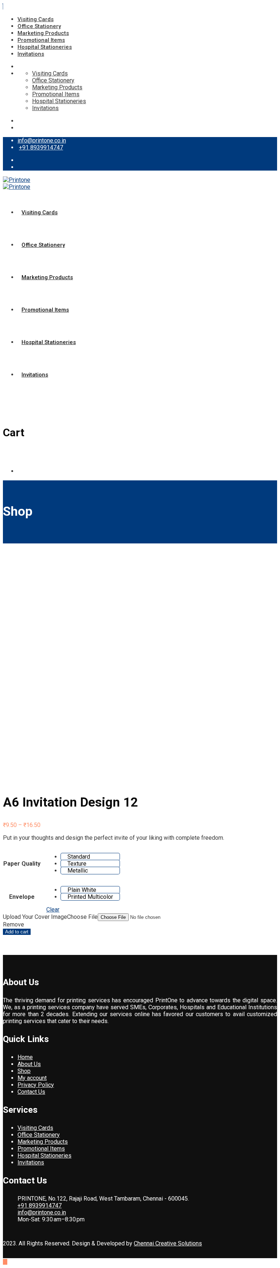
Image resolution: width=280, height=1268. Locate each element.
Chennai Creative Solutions (168, 1243)
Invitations (31, 54)
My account (32, 1077)
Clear (52, 909)
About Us (29, 1064)
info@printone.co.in (42, 140)
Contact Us (31, 1091)
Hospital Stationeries (45, 47)
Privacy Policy (36, 1084)
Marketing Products (43, 33)
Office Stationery (39, 26)
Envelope (22, 896)
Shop (24, 1071)
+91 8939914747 (41, 147)
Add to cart (16, 932)
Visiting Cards (36, 19)
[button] (90, 856)
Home (25, 1057)
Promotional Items (41, 40)
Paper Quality (21, 863)
